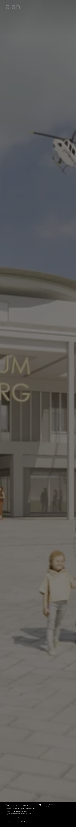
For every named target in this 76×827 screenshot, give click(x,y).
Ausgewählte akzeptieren (23, 821)
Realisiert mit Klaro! (64, 825)
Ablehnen (10, 821)
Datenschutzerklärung (12, 816)
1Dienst (46, 806)
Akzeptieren (37, 821)
